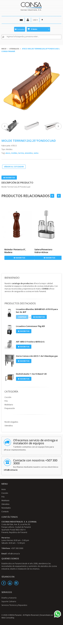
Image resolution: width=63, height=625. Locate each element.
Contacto (5, 512)
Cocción (8, 397)
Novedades (6, 508)
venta (36, 153)
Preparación (10, 408)
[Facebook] (3, 583)
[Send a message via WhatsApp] (57, 614)
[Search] (3, 37)
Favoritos (10, 177)
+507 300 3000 (17, 548)
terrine (21, 153)
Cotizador (20, 29)
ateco (8, 153)
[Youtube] (10, 583)
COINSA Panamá (15, 615)
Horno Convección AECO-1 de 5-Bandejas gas (37, 356)
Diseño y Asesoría (8, 598)
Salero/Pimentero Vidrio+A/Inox (43, 251)
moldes (14, 153)
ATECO (14, 145)
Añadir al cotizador (14, 167)
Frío (6, 401)
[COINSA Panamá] (31, 6)
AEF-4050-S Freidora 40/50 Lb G (30, 341)
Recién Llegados (11, 422)
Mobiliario (9, 404)
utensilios (29, 153)
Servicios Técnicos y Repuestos (14, 605)
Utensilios (14, 49)
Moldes (9, 149)
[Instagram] (16, 583)
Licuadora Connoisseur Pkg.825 (30, 326)
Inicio (3, 49)
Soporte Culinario (8, 601)
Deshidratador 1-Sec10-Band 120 (31, 374)
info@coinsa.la (10, 469)
